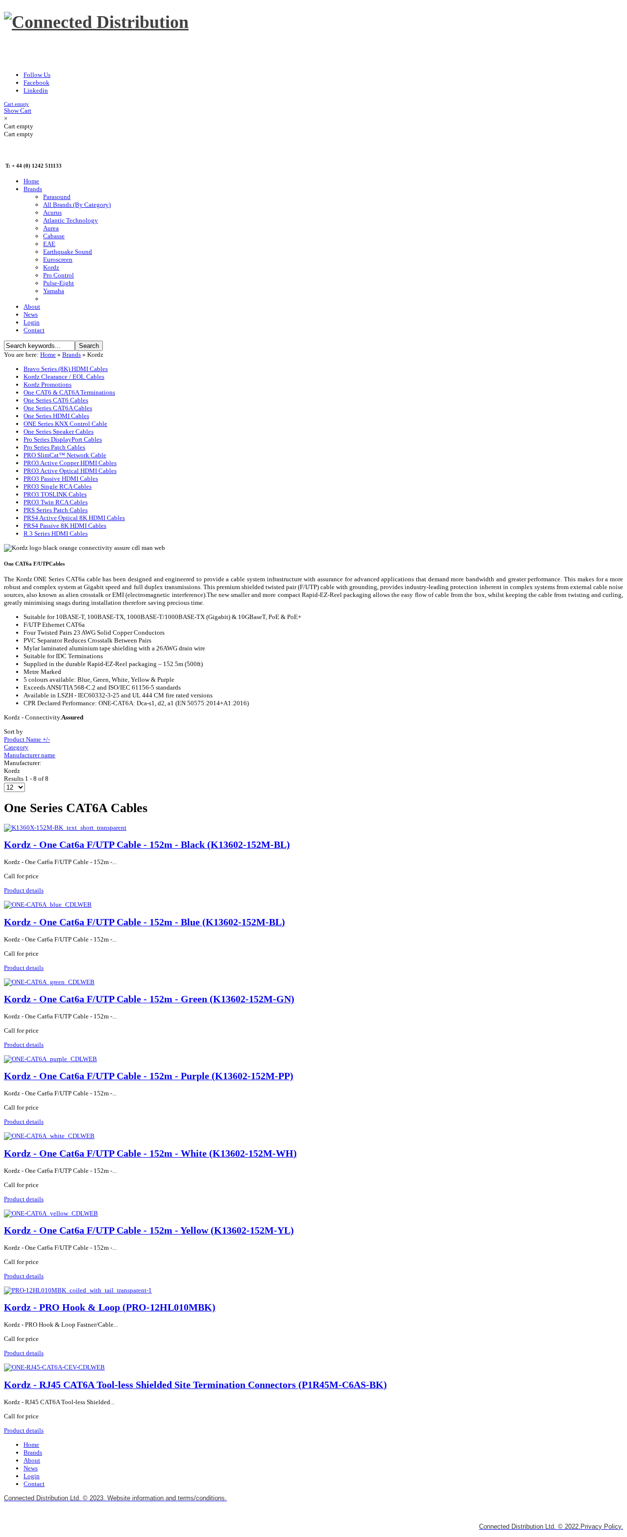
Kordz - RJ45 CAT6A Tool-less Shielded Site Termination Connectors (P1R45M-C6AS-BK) (195, 1385)
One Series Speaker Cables (59, 431)
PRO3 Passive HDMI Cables (61, 478)
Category (16, 747)
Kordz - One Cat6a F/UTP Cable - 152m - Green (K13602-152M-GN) (149, 999)
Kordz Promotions (48, 384)
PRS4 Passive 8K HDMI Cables (65, 525)
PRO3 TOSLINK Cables (55, 494)
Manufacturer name (29, 755)
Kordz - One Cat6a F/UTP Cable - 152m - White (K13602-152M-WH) (150, 1153)
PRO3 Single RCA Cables (58, 486)
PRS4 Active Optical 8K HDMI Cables (74, 517)
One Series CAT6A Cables (58, 408)
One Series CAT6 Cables (56, 400)
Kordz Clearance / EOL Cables (64, 376)
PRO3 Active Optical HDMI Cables (70, 470)
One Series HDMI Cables (56, 416)
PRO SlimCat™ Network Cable (65, 455)
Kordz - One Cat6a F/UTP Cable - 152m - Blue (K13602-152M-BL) (144, 922)
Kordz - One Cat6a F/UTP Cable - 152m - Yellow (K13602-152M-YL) (149, 1230)
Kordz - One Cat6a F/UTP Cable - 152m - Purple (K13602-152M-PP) (148, 1076)
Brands (71, 354)
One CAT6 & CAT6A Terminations (69, 392)
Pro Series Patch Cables (54, 447)
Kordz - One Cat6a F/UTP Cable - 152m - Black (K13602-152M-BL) (147, 845)
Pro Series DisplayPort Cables (63, 439)
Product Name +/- (27, 739)
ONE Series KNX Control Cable (65, 423)
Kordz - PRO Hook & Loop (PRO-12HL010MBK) (110, 1307)
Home (48, 354)
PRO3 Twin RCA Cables (56, 502)
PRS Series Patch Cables (56, 510)
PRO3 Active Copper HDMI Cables (70, 463)
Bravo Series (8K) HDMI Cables (66, 368)
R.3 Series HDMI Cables (56, 533)
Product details (24, 890)
